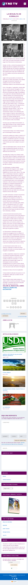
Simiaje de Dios (6, 532)
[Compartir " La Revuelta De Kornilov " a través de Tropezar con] (23, 300)
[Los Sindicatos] (14, 399)
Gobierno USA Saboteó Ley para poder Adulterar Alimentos (12, 355)
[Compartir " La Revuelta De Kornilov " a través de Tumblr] (12, 300)
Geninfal (5, 525)
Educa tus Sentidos (7, 522)
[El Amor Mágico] (14, 365)
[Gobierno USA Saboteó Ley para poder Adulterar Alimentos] (14, 344)
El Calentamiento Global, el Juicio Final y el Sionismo (14, 389)
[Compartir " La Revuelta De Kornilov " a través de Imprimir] (15, 303)
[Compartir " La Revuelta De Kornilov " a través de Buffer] (20, 300)
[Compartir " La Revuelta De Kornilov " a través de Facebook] (4, 300)
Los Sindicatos (6, 407)
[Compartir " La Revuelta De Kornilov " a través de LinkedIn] (18, 300)
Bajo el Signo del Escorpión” (10, 288)
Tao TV (10, 19)
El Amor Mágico (7, 372)
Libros (21, 19)
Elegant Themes (13, 575)
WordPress (13, 576)
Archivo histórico (7, 479)
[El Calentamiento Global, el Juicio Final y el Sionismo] (14, 381)
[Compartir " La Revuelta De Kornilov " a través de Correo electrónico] (12, 303)
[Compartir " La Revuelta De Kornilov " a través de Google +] (10, 300)
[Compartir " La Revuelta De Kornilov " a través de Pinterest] (15, 300)
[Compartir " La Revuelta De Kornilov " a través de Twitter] (7, 300)
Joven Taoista (6, 528)
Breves (4, 476)
